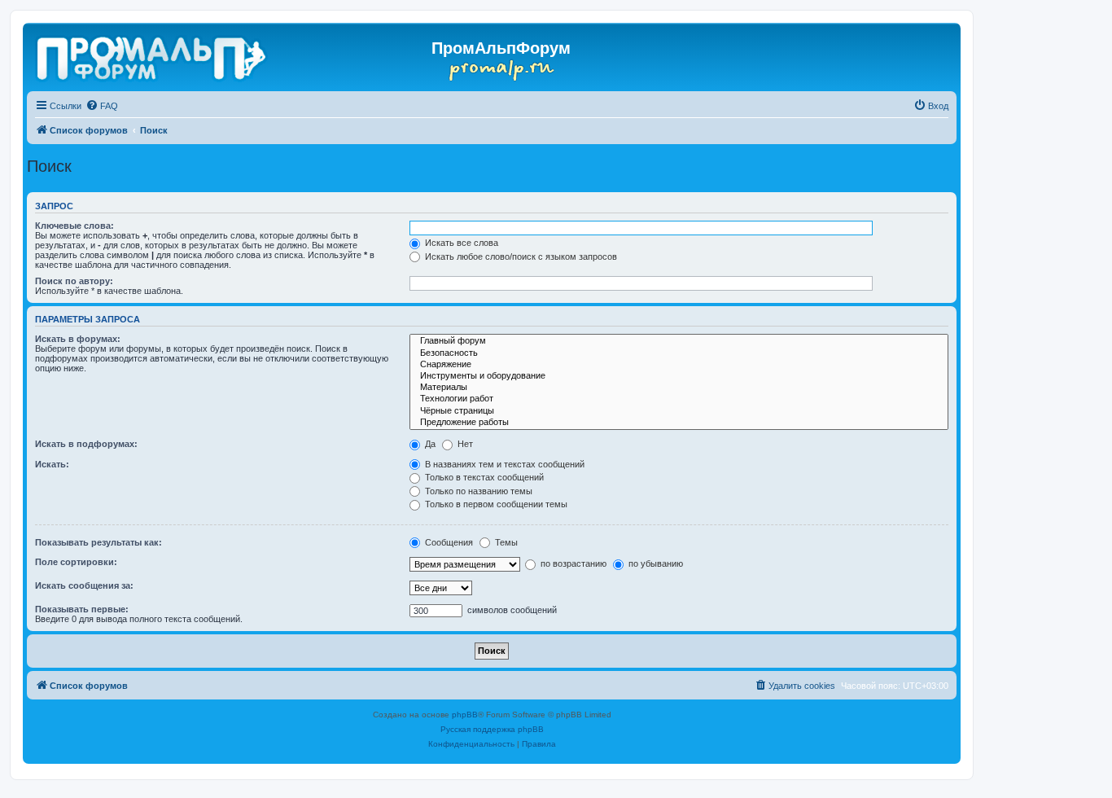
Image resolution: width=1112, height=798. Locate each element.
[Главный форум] (679, 341)
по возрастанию (572, 563)
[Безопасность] (679, 353)
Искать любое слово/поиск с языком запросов (519, 256)
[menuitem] (101, 106)
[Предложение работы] (679, 422)
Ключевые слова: (74, 225)
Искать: (52, 464)
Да (429, 444)
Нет (464, 444)
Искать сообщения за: (84, 585)
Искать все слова (460, 243)
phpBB (465, 714)
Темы (505, 542)
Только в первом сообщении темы (494, 504)
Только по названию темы (477, 491)
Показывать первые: (82, 609)
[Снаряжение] (679, 364)
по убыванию (654, 563)
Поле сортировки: (76, 562)
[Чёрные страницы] (679, 411)
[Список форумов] (152, 55)
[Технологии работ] (679, 399)
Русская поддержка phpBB (492, 729)
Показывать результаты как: (98, 542)
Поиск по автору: (74, 281)
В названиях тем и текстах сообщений (503, 464)
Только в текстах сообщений (483, 477)
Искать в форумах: (77, 339)
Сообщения (447, 542)
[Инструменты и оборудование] (679, 376)
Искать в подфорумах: (86, 444)
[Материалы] (679, 387)
